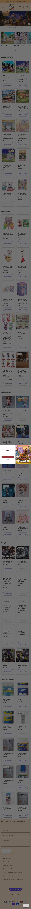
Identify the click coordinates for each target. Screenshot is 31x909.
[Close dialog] (30, 445)
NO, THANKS (8, 459)
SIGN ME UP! (7, 456)
